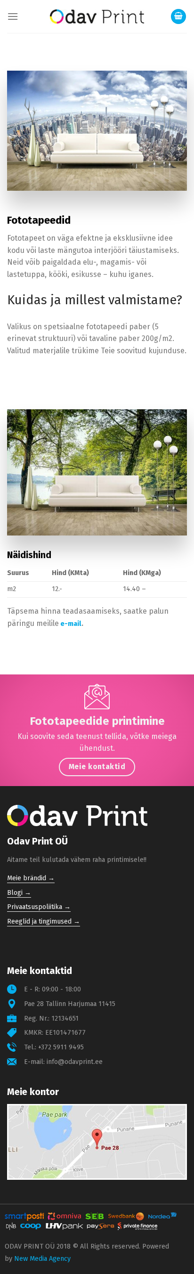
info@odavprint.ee (75, 1062)
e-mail (70, 624)
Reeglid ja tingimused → (43, 921)
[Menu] (12, 16)
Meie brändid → (31, 878)
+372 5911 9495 (61, 1047)
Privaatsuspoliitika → (39, 907)
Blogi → (19, 893)
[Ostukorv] (178, 16)
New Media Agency (42, 1259)
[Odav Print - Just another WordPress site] (97, 16)
